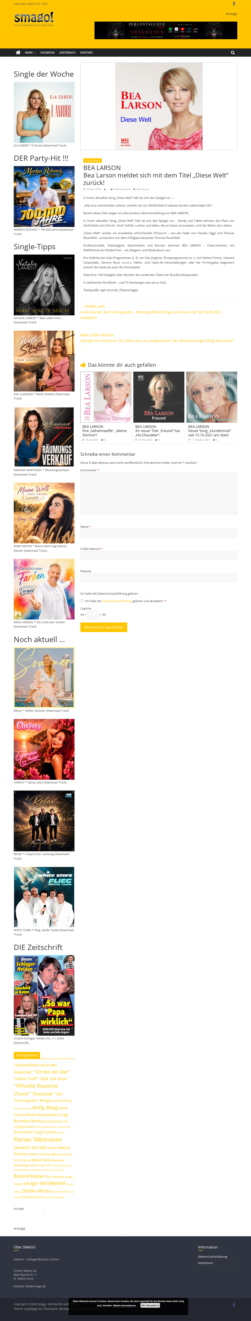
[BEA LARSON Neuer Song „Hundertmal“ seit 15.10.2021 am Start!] (211, 374)
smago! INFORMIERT (44, 1183)
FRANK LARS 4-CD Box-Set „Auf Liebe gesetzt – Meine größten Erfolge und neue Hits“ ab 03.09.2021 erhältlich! (150, 312)
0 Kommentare (122, 189)
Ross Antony (54, 1177)
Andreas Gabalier (22, 1108)
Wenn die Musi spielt (53, 1197)
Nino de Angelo (56, 1169)
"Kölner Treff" (26, 1078)
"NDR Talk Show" (53, 1078)
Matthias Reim (37, 1165)
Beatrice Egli (57, 1114)
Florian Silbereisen (38, 1139)
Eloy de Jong (64, 1126)
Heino (51, 1147)
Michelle (36, 1170)
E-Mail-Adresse (91, 549)
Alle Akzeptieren (150, 1305)
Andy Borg (45, 1107)
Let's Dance (22, 1160)
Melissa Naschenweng (58, 1165)
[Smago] (18, 52)
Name (85, 527)
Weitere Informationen (124, 1305)
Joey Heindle (65, 1154)
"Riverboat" (42, 1094)
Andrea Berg (62, 1100)
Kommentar (89, 470)
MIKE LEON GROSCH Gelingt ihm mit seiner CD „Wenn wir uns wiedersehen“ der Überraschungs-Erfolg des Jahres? (157, 341)
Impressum (205, 1263)
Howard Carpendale (42, 1154)
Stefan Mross (36, 1190)
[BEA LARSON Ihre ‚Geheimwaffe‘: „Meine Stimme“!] (105, 374)
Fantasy (61, 1132)
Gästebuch (67, 52)
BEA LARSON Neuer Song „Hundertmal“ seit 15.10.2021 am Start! (209, 430)
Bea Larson (143, 189)
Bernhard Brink (27, 1121)
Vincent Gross (32, 1197)
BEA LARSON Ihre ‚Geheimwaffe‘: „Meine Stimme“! (104, 430)
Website (85, 571)
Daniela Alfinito (52, 1121)
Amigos (46, 1100)
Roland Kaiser (29, 1176)
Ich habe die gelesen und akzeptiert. (125, 601)
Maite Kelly (41, 1159)
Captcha (85, 608)
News (29, 52)
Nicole (45, 1169)
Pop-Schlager (92, 160)
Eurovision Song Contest (35, 1131)
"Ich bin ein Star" (52, 1071)
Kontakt (86, 52)
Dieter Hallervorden (46, 1126)
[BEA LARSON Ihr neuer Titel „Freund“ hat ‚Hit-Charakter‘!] (158, 374)
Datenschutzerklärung (117, 601)
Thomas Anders (61, 1191)
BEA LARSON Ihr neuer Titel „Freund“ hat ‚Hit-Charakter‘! (157, 430)
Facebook (47, 52)
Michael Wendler (22, 1169)
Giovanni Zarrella (30, 1147)
